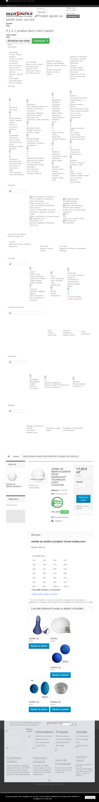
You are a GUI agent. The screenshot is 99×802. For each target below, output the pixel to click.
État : (53, 494)
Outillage (30, 428)
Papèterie (76, 382)
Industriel (73, 96)
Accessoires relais (15, 164)
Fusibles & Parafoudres (56, 153)
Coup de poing (75, 135)
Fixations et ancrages (53, 70)
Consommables (31, 62)
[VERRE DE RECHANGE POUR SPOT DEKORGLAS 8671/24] (61, 688)
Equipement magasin (53, 61)
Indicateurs (56, 167)
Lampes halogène (36, 281)
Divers (54, 122)
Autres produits (75, 182)
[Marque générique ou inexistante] (57, 502)
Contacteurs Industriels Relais (15, 160)
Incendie (12, 242)
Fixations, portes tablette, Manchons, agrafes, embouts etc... (56, 65)
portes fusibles (57, 160)
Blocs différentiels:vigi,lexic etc (38, 106)
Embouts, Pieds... (32, 69)
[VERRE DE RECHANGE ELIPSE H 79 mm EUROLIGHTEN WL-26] (39, 688)
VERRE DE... (35, 638)
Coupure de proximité (77, 137)
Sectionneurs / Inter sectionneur (38, 120)
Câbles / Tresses (76, 173)
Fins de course (75, 113)
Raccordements (68, 223)
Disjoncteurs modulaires (35, 113)
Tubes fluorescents (57, 278)
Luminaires (33, 289)
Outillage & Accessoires (35, 426)
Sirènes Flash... (75, 117)
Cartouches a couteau (59, 156)
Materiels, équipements (53, 383)
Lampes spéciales (36, 283)
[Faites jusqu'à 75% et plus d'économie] (49, 2)
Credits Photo (40, 745)
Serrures (73, 78)
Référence (55, 490)
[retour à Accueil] (8, 456)
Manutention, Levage (53, 428)
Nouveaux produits (62, 736)
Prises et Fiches (32, 171)
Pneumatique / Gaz (36, 221)
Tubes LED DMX (56, 281)
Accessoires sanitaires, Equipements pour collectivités (78, 61)
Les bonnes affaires (74, 297)
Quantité (79, 482)
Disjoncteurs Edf (32, 117)
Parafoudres (56, 158)
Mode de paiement (62, 742)
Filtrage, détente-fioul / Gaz (39, 203)
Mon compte (60, 745)
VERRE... (54, 638)
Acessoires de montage (35, 160)
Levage (48, 430)
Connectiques (14, 135)
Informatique (34, 379)
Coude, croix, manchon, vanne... (74, 218)
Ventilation (73, 160)
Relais (11, 170)
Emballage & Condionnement (73, 428)
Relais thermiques (15, 172)
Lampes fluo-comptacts (38, 278)
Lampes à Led (34, 274)
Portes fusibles (57, 113)
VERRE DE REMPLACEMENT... (14, 485)
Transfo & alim (75, 150)
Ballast (69, 286)
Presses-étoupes (76, 115)
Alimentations (74, 152)
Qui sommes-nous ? (83, 736)
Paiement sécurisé (41, 739)
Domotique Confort (33, 128)
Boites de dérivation (34, 162)
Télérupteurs (56, 115)
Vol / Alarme (44, 246)
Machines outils (32, 432)
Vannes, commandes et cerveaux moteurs (44, 216)
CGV (78, 742)
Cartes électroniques (37, 201)
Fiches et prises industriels (79, 111)
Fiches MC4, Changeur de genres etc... (59, 139)
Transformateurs (75, 154)
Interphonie (66, 331)
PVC (64, 216)
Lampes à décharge (36, 276)
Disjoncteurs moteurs (34, 115)
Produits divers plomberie (72, 208)
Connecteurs (13, 138)
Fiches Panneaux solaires (58, 134)
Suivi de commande (42, 742)
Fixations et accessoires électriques (13, 127)
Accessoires (13, 63)
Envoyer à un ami (61, 517)
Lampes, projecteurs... (75, 299)
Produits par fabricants (64, 739)
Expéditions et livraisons (43, 736)
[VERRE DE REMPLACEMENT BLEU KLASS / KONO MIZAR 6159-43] (39, 625)
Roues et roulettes (15, 83)
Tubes (53, 276)
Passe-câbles (14, 78)
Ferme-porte (74, 72)
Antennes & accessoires (13, 109)
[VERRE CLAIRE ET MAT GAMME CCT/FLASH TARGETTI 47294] (61, 625)
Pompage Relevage (70, 201)
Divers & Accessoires (77, 139)
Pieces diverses (35, 208)
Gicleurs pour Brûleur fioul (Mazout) (42, 205)
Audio (50, 331)
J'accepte (90, 797)
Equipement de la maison (35, 158)
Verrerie (53, 291)
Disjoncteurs (31, 104)
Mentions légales (82, 739)
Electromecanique (33, 139)
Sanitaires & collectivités (78, 57)
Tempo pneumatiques (16, 174)
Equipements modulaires (56, 101)
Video (83, 332)
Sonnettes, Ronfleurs (34, 173)
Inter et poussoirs (33, 169)
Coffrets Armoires (15, 118)
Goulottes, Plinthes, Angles (79, 175)
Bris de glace (74, 132)
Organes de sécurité (77, 128)
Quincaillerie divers (15, 81)
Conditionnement (68, 430)
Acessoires (63, 246)
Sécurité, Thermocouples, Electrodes (43, 210)
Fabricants (13, 499)
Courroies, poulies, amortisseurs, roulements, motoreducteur (36, 143)
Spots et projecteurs (37, 296)
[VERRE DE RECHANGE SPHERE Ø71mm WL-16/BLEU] (61, 654)
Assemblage (13, 52)
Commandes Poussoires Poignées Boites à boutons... (78, 100)
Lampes (32, 272)
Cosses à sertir (14, 140)
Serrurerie (73, 65)
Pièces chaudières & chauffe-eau (41, 199)
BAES (72, 130)
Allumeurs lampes (73, 284)
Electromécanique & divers (79, 109)
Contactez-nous (11, 6)
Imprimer (58, 521)
